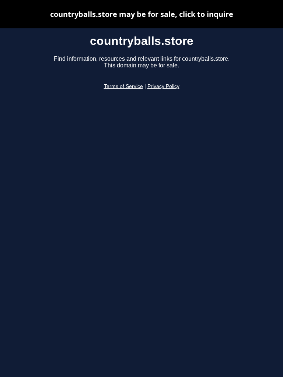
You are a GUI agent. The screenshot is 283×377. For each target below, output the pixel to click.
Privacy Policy (163, 86)
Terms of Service (123, 86)
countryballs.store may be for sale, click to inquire (141, 14)
